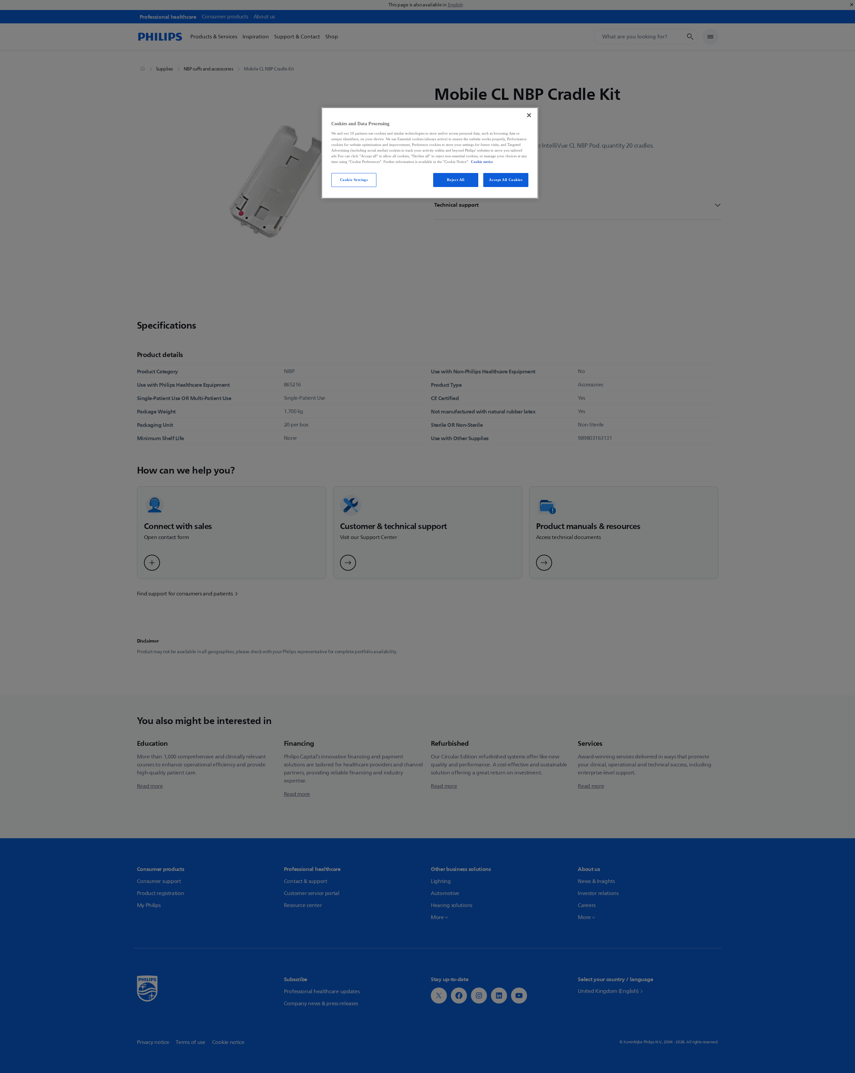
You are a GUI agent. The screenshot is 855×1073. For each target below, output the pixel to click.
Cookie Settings (354, 180)
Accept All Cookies (505, 180)
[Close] (529, 115)
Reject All (456, 180)
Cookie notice (482, 162)
